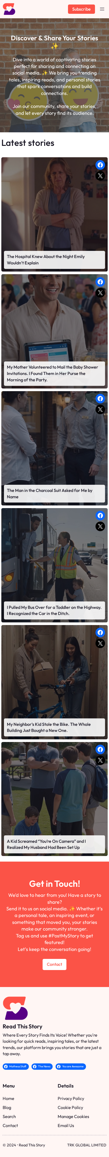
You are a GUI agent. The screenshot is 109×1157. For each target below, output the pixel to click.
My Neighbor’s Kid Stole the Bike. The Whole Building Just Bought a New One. (49, 727)
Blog (7, 1107)
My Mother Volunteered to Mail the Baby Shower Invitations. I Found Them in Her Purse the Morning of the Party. (52, 373)
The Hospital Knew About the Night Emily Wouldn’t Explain (46, 259)
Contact (54, 964)
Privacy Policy (71, 1098)
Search (9, 1116)
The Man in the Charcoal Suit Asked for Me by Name (49, 493)
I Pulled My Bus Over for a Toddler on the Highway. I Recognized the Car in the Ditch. (54, 610)
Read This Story (22, 1026)
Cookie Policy (70, 1107)
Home (8, 1098)
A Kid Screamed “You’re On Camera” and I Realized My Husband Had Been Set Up (46, 844)
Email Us (66, 1125)
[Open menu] (102, 9)
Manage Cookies (73, 1116)
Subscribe (81, 9)
